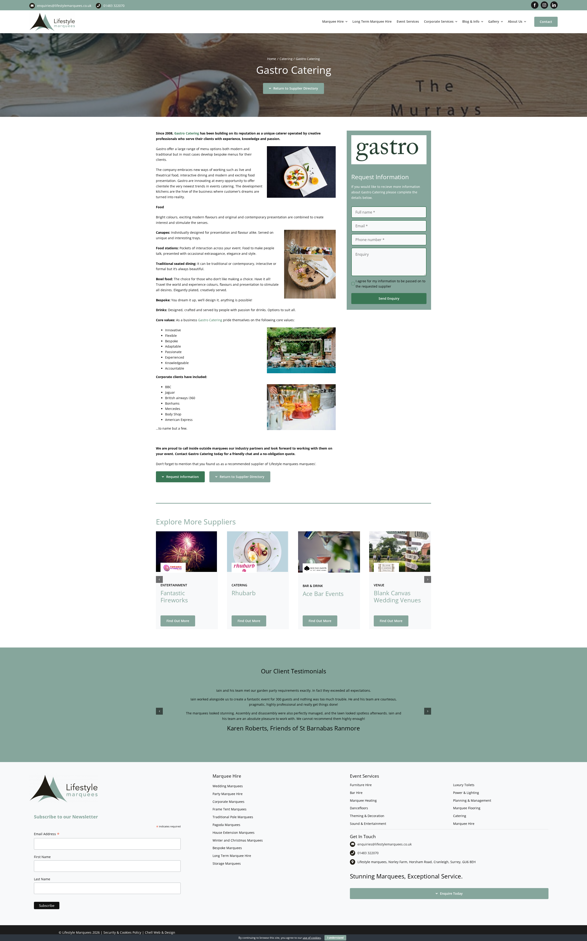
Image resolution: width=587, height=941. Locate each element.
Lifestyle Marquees (76, 932)
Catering (239, 585)
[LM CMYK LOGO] (52, 13)
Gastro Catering (186, 133)
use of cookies (312, 938)
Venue (379, 585)
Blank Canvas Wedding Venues (397, 596)
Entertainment (174, 585)
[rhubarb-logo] (244, 565)
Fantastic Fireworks (174, 596)
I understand (335, 937)
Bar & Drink (313, 586)
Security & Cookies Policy (122, 932)
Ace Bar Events (323, 594)
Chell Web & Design (160, 932)
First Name (42, 857)
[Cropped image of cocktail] (329, 533)
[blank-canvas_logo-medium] (386, 565)
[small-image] (399, 533)
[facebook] (534, 5)
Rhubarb (244, 593)
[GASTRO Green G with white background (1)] (388, 136)
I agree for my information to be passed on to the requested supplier (390, 284)
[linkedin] (554, 5)
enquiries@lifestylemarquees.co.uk (64, 5)
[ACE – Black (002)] (315, 566)
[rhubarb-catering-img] (257, 533)
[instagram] (544, 5)
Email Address (47, 834)
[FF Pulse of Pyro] (173, 565)
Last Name (42, 879)
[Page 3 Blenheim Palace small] (186, 533)
